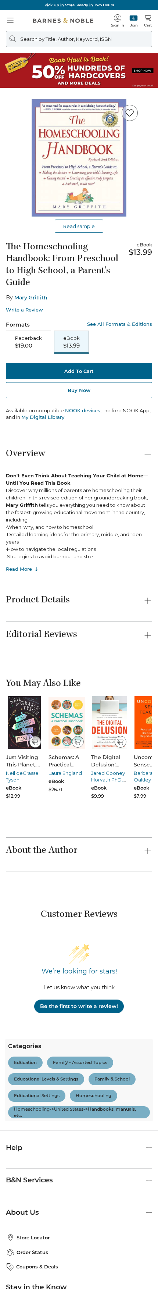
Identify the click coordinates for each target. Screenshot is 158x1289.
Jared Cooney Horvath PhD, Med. (108, 779)
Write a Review (24, 310)
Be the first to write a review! (79, 1006)
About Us (22, 1212)
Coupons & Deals (37, 1267)
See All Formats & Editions (119, 324)
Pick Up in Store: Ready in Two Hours (79, 5)
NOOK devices (82, 410)
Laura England (65, 773)
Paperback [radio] (28, 342)
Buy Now (79, 390)
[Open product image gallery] (79, 158)
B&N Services (29, 1180)
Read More (19, 569)
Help (14, 1147)
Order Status (32, 1252)
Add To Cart (79, 371)
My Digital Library (42, 417)
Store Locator (33, 1237)
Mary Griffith (30, 297)
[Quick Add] (35, 741)
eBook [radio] (71, 342)
